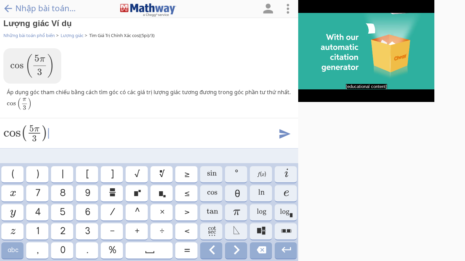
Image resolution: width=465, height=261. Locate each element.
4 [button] (37, 212)
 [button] (12, 212)
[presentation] (32, 66)
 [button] (285, 212)
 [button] (211, 174)
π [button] (236, 212)
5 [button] (62, 212)
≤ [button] (186, 193)
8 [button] (62, 193)
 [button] (211, 193)
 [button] (211, 231)
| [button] (62, 174)
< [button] (186, 231)
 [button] (236, 250)
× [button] (161, 212)
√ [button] (136, 174)
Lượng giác (72, 35)
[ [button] (87, 174)
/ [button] (112, 212)
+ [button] (136, 231)
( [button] (12, 174)
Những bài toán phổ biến (29, 35)
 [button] (161, 193)
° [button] (236, 174)
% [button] (112, 250)
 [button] (261, 231)
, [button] (37, 250)
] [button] (111, 174)
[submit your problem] (284, 134)
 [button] (12, 250)
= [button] (186, 250)
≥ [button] (186, 174)
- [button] (111, 231)
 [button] (236, 231)
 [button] (260, 193)
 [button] (261, 212)
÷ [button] (161, 231)
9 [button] (87, 193)
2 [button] (62, 231)
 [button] (261, 250)
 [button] (12, 193)
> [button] (186, 212)
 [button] (285, 231)
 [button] (149, 250)
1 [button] (37, 231)
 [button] (285, 250)
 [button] (161, 174)
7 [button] (37, 193)
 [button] (112, 193)
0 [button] (62, 250)
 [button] (211, 212)
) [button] (37, 174)
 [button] (137, 193)
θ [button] (236, 193)
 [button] (261, 174)
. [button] (87, 250)
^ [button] (137, 212)
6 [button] (87, 212)
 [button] (286, 193)
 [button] (211, 250)
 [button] (286, 174)
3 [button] (87, 231)
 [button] (13, 231)
